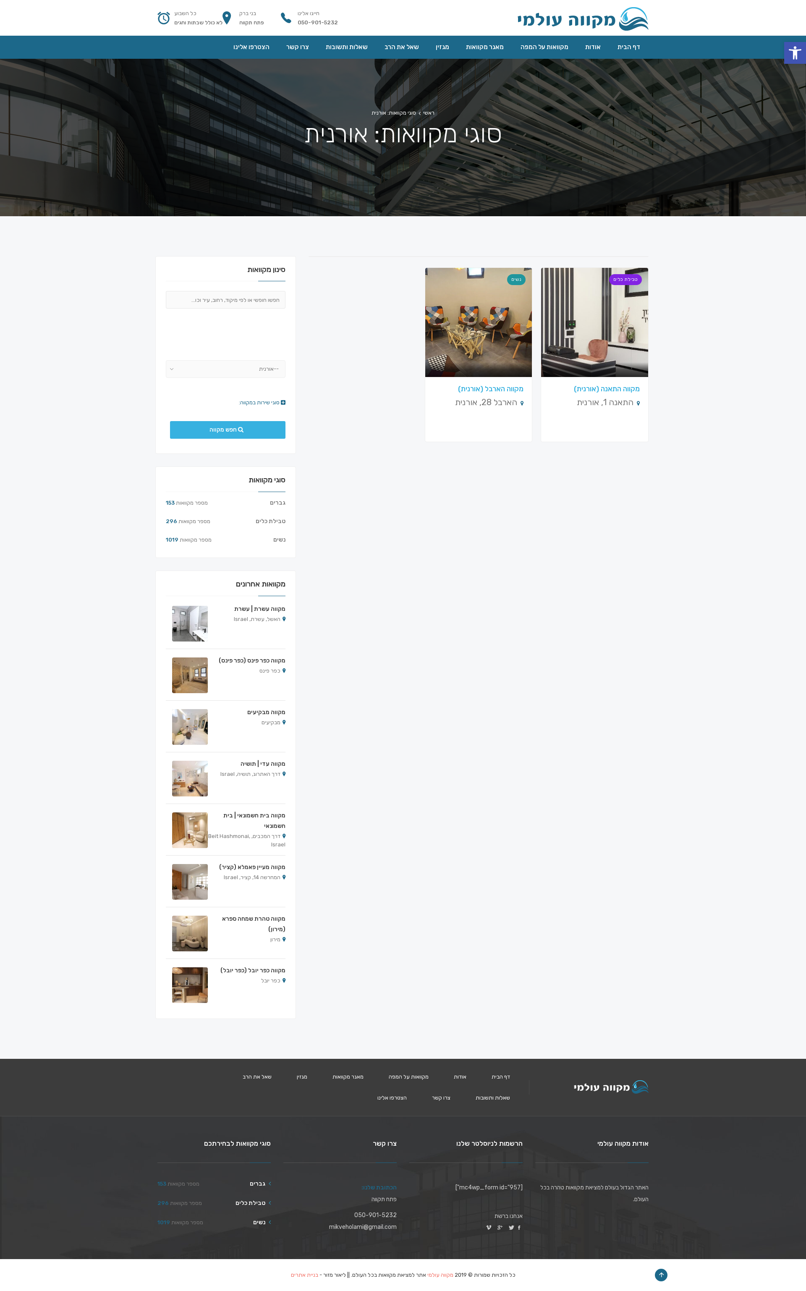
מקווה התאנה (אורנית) (607, 389)
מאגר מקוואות (348, 1077)
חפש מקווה (223, 429)
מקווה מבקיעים (266, 712)
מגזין (302, 1077)
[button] (795, 53)
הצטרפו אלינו (392, 1098)
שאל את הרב (257, 1077)
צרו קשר (441, 1098)
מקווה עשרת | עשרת (259, 609)
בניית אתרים (304, 1275)
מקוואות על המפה (409, 1077)
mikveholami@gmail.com (363, 1227)
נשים (516, 279)
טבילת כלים (625, 279)
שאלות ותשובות (493, 1098)
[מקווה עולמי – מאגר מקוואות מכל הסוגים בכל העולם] (582, 18)
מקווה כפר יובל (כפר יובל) (252, 970)
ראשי (428, 113)
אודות (460, 1077)
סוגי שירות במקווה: (260, 402)
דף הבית (501, 1077)
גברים (277, 502)
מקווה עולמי (440, 1275)
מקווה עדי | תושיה (263, 763)
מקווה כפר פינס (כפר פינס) (252, 660)
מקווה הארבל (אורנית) (490, 389)
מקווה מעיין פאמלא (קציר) (252, 867)
